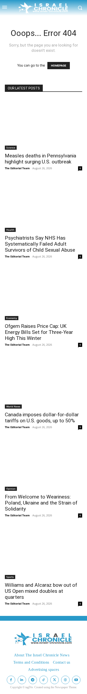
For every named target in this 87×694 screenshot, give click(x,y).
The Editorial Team (17, 168)
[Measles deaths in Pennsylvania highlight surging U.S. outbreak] (43, 123)
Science (10, 147)
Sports (10, 577)
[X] (54, 680)
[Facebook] (11, 680)
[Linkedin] (22, 680)
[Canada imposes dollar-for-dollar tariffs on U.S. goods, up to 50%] (43, 382)
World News (13, 406)
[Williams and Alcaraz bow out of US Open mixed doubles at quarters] (43, 553)
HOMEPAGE (58, 65)
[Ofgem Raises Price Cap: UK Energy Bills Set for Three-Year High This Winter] (43, 294)
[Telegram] (33, 680)
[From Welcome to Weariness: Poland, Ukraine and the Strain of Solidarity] (43, 465)
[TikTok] (43, 680)
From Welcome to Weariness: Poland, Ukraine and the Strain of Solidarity (41, 503)
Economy (11, 318)
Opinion (10, 488)
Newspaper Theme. (66, 687)
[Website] (65, 680)
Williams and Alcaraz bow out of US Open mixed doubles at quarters (41, 591)
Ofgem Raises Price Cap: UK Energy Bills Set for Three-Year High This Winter (39, 332)
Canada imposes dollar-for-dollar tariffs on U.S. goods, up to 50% (42, 418)
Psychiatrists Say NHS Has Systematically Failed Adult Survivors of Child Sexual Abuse (40, 244)
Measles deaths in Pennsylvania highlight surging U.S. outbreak (40, 159)
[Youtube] (76, 680)
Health (10, 229)
